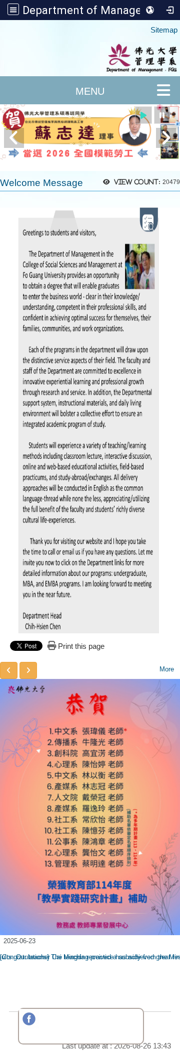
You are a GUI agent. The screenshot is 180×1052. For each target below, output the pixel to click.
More (167, 669)
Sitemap (164, 30)
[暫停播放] (162, 115)
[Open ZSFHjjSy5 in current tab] (49, 1026)
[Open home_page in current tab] (90, 59)
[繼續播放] (143, 115)
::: (146, 25)
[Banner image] (90, 132)
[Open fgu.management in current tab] (29, 1026)
